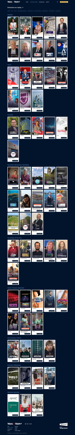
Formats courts (41, 1)
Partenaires (16, 426)
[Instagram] (29, 424)
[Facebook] (25, 424)
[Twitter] (27, 424)
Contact (16, 429)
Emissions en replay (34, 1)
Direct (27, 1)
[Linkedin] (31, 424)
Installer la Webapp (17, 430)
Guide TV (47, 1)
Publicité (16, 427)
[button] (57, 2)
